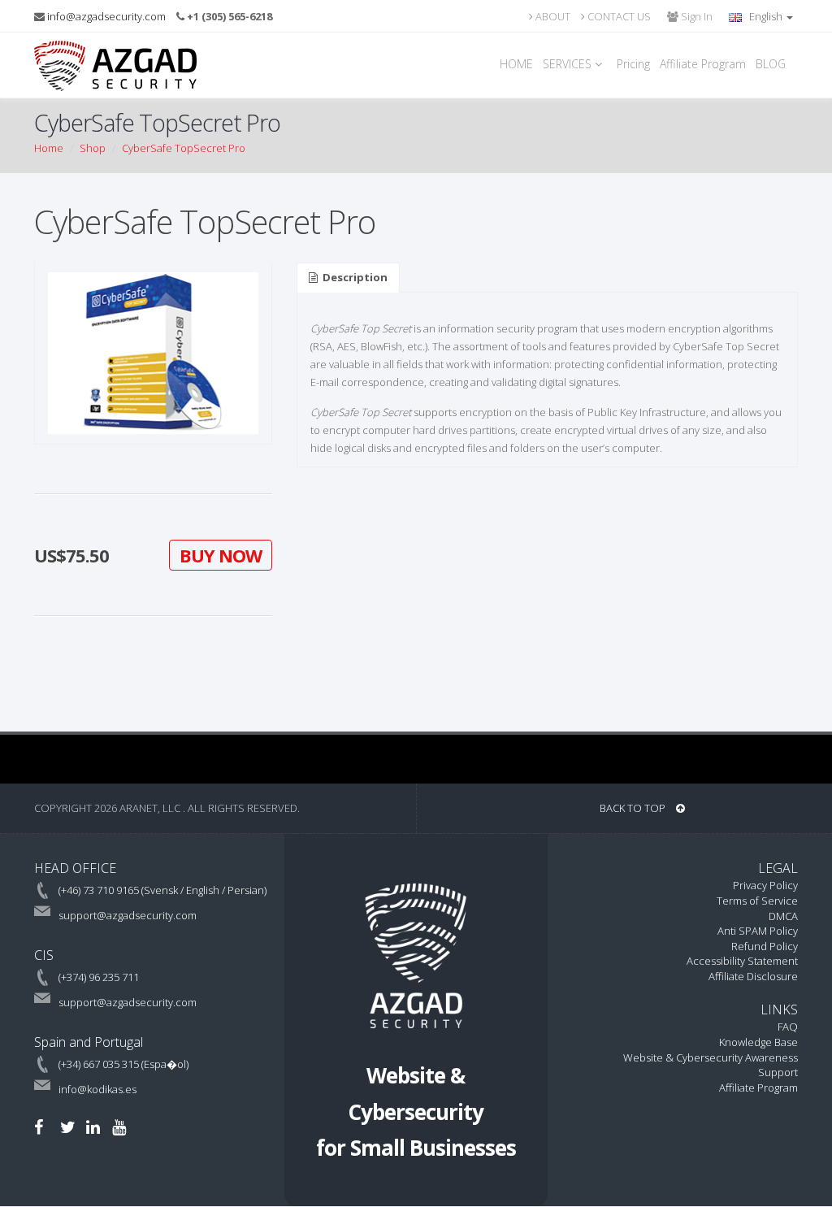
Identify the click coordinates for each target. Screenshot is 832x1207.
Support (778, 1072)
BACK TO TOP (634, 808)
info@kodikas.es (97, 1089)
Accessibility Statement (742, 960)
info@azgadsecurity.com (106, 16)
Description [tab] (355, 277)
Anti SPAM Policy (757, 930)
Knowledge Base (758, 1042)
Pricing (633, 64)
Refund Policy (764, 946)
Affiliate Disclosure (753, 976)
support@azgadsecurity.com (127, 915)
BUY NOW (221, 555)
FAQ (788, 1026)
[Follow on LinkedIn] (93, 1127)
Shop (93, 148)
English (766, 16)
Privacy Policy (765, 885)
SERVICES (569, 64)
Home (48, 148)
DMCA (783, 916)
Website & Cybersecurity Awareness (710, 1057)
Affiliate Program (703, 64)
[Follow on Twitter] (68, 1127)
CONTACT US (618, 16)
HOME (516, 64)
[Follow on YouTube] (119, 1127)
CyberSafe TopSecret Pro (183, 148)
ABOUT (551, 16)
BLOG (771, 64)
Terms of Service (757, 900)
